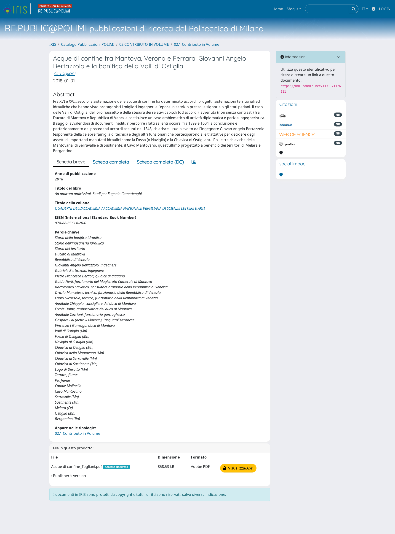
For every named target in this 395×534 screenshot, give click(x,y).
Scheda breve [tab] (71, 161)
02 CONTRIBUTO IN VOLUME (144, 44)
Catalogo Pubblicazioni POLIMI (87, 44)
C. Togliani (64, 73)
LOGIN (384, 8)
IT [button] (363, 8)
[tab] (194, 162)
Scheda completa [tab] (111, 162)
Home (277, 8)
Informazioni (295, 56)
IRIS (52, 44)
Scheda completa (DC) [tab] (160, 162)
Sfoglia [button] (293, 8)
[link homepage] (17, 8)
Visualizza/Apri (240, 468)
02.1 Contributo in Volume (196, 44)
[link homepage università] (55, 8)
